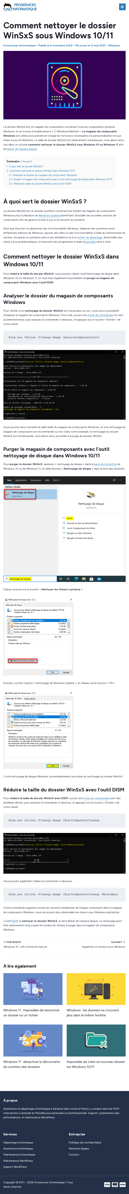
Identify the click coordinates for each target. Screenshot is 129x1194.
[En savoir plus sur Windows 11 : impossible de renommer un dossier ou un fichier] (32, 988)
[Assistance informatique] (18, 1148)
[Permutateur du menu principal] (122, 7)
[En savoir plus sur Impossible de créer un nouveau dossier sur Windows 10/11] (96, 1040)
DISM (14, 921)
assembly (90, 241)
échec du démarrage (90, 237)
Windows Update (49, 215)
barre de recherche (105, 464)
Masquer (26, 161)
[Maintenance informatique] (19, 1154)
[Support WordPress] (15, 1167)
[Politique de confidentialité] (85, 1142)
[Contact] (74, 1154)
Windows (114, 45)
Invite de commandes (101, 315)
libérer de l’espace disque (22, 149)
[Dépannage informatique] (18, 1142)
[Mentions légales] (79, 1148)
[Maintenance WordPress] (18, 1161)
